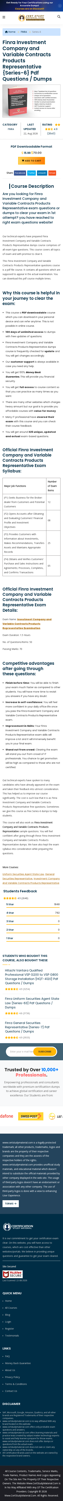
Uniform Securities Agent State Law (23, 874)
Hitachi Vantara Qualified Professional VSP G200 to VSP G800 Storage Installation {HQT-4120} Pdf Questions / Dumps (31, 976)
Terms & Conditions (16, 1384)
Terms (9, 1203)
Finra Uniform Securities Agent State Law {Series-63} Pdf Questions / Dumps (32, 1003)
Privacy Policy (12, 1377)
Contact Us (11, 1391)
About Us (10, 1370)
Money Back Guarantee (18, 1363)
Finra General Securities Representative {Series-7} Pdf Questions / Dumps (27, 1027)
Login (8, 1321)
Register (9, 1328)
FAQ (7, 1356)
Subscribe (44, 1051)
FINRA (24, 32)
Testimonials (12, 1335)
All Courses (11, 1307)
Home (11, 32)
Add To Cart (32, 160)
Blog (7, 1314)
